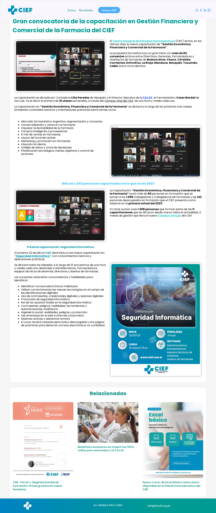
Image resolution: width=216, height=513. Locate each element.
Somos (71, 10)
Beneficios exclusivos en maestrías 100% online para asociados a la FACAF (106, 448)
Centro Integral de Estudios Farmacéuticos (144, 41)
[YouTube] (209, 10)
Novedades (86, 10)
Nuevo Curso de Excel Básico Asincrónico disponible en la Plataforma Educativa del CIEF (171, 485)
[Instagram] (196, 10)
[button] (109, 10)
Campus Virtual (169, 216)
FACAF (147, 98)
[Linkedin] (205, 10)
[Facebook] (200, 10)
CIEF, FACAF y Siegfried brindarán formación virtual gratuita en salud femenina (37, 485)
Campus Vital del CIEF (118, 101)
